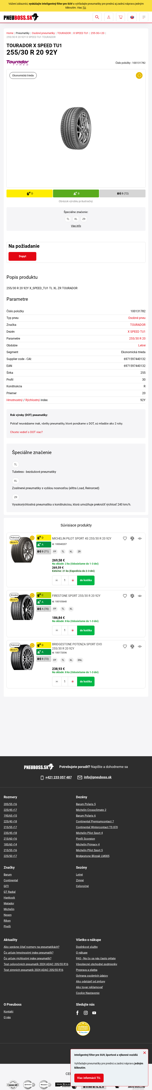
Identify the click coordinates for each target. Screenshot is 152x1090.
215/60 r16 (10, 838)
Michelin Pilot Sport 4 (89, 833)
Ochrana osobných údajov (92, 975)
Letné (142, 345)
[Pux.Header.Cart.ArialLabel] (120, 17)
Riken (7, 920)
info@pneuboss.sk (98, 777)
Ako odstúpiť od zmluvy (90, 981)
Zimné (80, 880)
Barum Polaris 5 (86, 804)
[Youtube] (94, 1013)
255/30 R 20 (137, 338)
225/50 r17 (10, 856)
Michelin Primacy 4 (88, 844)
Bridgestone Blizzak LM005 (92, 856)
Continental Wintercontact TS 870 (97, 827)
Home (9, 33)
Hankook (9, 897)
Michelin (9, 909)
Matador (9, 903)
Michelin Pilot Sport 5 (89, 850)
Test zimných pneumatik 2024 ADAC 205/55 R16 (33, 970)
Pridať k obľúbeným (125, 538)
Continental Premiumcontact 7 (95, 821)
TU (84, 7)
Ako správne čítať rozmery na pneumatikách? (31, 947)
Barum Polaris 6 (86, 815)
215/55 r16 (10, 850)
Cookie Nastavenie (88, 993)
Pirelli (7, 926)
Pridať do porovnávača (132, 538)
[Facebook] (77, 1013)
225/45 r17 (10, 810)
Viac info (76, 225)
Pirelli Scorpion (85, 838)
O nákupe (81, 952)
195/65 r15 (10, 815)
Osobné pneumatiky (43, 33)
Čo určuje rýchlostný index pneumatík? (27, 958)
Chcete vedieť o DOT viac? (26, 432)
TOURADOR (64, 33)
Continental (11, 880)
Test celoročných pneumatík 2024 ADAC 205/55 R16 (36, 964)
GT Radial (10, 892)
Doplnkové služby (87, 947)
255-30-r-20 (97, 33)
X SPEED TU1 (80, 33)
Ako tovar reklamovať (89, 987)
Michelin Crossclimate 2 (91, 810)
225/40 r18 (10, 821)
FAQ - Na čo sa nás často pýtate (96, 958)
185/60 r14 (10, 844)
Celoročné (82, 886)
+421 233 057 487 (58, 777)
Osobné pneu (137, 318)
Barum (8, 874)
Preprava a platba (86, 970)
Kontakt (8, 1011)
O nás (7, 1017)
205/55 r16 (10, 804)
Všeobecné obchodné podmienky (96, 964)
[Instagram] (85, 1013)
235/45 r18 (10, 833)
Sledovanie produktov (140, 538)
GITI (6, 886)
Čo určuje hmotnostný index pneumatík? (28, 952)
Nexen (7, 915)
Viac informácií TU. (89, 1078)
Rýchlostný (32, 400)
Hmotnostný (14, 400)
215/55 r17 (10, 827)
